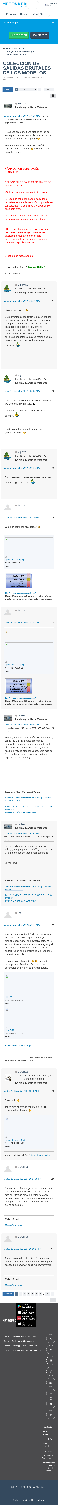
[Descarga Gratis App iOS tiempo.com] (26, 1312)
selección (39, 215)
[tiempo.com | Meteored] (9, 1320)
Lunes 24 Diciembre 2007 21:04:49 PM (22, 925)
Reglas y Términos (21, 1500)
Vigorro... (23, 284)
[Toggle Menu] (53, 22)
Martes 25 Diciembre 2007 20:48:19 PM (22, 1091)
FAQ (50, 1439)
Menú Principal (11, 22)
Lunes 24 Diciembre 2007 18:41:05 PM (22, 517)
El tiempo (11, 14)
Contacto (47, 1427)
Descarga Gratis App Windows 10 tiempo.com (22, 1351)
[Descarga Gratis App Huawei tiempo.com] (26, 1318)
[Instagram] (51, 1360)
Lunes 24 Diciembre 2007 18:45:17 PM (22, 622)
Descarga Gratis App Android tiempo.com (20, 1336)
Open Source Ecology (41, 1155)
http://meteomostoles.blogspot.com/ (20, 593)
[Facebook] (51, 1349)
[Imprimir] (53, 96)
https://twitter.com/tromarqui (18, 1045)
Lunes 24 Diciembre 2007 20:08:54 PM (22, 725)
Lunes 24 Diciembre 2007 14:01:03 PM (22, 116)
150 (47, 89)
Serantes (23, 1071)
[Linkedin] (51, 1393)
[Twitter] (51, 1339)
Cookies (48, 1451)
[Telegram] (51, 1404)
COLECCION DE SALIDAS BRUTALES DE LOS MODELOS (27, 68)
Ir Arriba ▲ (39, 1500)
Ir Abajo (7, 89)
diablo (21, 715)
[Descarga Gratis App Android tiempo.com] (26, 1306)
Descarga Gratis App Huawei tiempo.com (20, 1346)
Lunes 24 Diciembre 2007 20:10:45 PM (22, 833)
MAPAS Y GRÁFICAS (15, 812)
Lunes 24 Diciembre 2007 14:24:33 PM (22, 301)
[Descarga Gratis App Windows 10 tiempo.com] (26, 1324)
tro (19, 912)
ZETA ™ (23, 103)
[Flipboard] (51, 1415)
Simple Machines (37, 1487)
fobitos (22, 505)
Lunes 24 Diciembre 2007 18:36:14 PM (22, 468)
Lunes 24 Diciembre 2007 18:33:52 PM (22, 391)
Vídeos (36, 14)
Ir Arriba (8, 1294)
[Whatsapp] (50, 1382)
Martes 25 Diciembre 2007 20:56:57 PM (22, 1249)
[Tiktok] (51, 1371)
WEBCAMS (31, 812)
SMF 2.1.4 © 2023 (19, 1487)
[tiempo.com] (14, 4)
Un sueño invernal (13, 1225)
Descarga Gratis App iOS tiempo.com (19, 1341)
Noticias (24, 14)
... (43, 89)
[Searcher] (35, 5)
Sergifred (23, 1166)
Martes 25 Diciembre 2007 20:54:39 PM (22, 1179)
